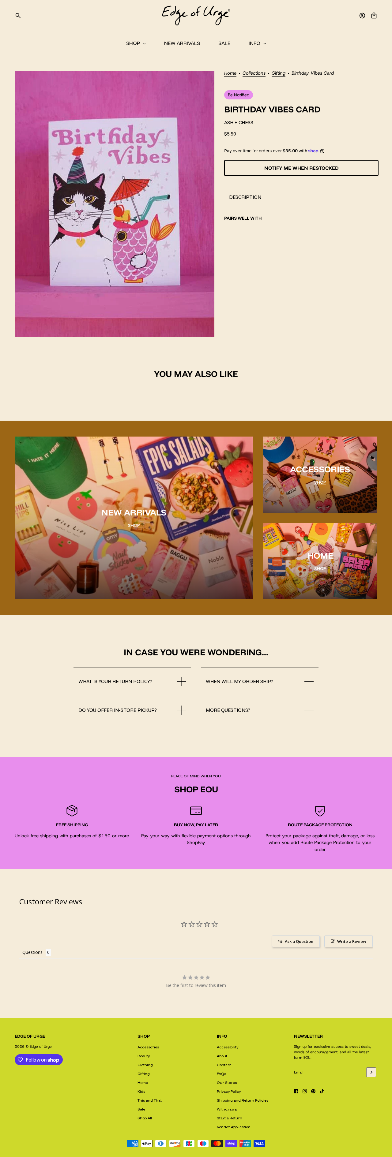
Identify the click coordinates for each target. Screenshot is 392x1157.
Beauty (144, 1056)
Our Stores (227, 1082)
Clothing (145, 1064)
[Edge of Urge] (196, 15)
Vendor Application (234, 1127)
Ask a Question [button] (299, 941)
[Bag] (374, 15)
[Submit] (371, 1072)
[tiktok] (321, 1091)
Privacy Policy (229, 1091)
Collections (254, 73)
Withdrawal (227, 1109)
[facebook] (296, 1091)
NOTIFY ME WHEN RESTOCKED (301, 168)
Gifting (278, 73)
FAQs (221, 1073)
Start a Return (229, 1118)
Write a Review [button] (351, 941)
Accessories (148, 1047)
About (222, 1056)
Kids (141, 1091)
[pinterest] (313, 1091)
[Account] (362, 15)
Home (230, 73)
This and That (150, 1100)
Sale (141, 1109)
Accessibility (227, 1047)
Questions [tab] (32, 952)
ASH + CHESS (238, 122)
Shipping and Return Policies (242, 1100)
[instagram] (304, 1091)
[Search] (18, 15)
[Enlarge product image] (114, 204)
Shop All (145, 1118)
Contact (224, 1064)
